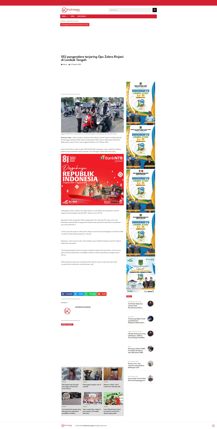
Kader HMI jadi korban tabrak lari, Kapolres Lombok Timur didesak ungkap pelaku (112, 411)
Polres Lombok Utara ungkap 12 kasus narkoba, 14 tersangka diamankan (92, 411)
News (64, 16)
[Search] (155, 10)
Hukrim (65, 64)
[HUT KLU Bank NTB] (140, 293)
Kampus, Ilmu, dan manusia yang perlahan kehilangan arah (136, 365)
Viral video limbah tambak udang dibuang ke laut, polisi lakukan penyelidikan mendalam (71, 411)
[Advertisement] (108, 41)
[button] (67, 294)
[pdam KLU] (140, 168)
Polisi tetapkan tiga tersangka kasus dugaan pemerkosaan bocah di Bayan (70, 386)
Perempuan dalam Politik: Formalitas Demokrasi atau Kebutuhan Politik (136, 350)
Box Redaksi (65, 3)
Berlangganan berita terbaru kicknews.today (75, 24)
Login (74, 3)
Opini (72, 16)
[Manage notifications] (213, 425)
